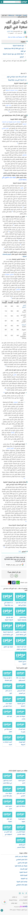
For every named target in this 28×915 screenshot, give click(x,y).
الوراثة (12, 432)
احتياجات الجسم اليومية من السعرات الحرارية (14, 123)
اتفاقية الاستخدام (23, 900)
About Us (25, 903)
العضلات (15, 402)
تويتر (9, 582)
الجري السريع (24, 306)
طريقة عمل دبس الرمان (21, 856)
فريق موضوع (14, 903)
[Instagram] (20, 893)
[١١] (11, 298)
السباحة (24, 325)
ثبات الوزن (8, 105)
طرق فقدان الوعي (22, 863)
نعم (16, 576)
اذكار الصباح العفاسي (21, 859)
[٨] (8, 231)
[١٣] (6, 389)
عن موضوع (14, 897)
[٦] (12, 211)
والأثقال (18, 289)
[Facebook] (26, 893)
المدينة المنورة (23, 872)
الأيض (14, 375)
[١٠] (3, 249)
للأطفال (24, 155)
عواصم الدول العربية (22, 881)
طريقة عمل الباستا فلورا (21, 866)
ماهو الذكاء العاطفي (21, 885)
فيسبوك (14, 582)
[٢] (8, 111)
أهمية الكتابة (23, 875)
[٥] (23, 207)
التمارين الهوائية (9, 274)
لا (11, 576)
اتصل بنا (25, 897)
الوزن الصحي (5, 128)
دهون (22, 188)
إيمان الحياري (10, 31)
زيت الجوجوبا (24, 878)
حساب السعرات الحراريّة (12, 90)
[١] (22, 90)
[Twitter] (23, 893)
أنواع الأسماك (23, 869)
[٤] (17, 143)
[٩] (20, 244)
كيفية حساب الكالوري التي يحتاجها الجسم (14, 178)
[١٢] (6, 366)
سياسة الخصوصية (13, 900)
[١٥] (4, 547)
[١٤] (26, 521)
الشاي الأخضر (10, 448)
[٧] (13, 225)
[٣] (14, 130)
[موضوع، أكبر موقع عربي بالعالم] (24, 2)
